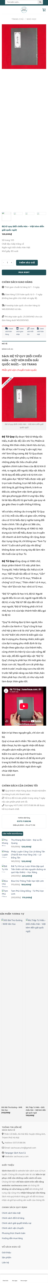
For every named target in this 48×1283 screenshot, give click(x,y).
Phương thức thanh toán (13, 1233)
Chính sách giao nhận (20, 331)
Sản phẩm (6, 1257)
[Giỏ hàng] (44, 10)
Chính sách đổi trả (30, 331)
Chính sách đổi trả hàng (13, 1218)
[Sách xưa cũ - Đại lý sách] (24, 9)
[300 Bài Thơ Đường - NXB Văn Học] (12, 1011)
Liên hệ (5, 1262)
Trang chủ (18, 19)
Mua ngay (24, 272)
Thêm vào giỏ (27, 262)
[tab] (24, 344)
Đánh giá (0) (7, 349)
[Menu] (3, 9)
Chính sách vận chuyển (13, 1228)
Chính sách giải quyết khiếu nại (16, 1223)
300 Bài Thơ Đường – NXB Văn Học (11, 1109)
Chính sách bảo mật (40, 331)
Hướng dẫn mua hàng (12, 1238)
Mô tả (4, 343)
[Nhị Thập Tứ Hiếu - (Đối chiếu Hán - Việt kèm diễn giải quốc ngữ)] (36, 1011)
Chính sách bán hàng (9, 331)
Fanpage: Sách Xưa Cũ (15, 1153)
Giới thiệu (6, 1252)
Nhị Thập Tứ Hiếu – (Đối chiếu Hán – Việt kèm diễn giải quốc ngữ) (36, 1110)
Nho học (31, 19)
